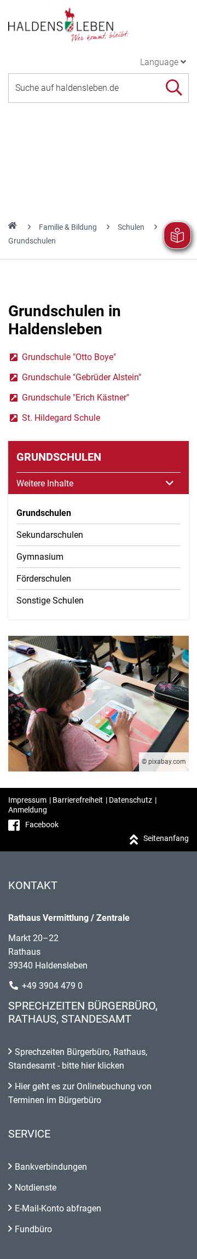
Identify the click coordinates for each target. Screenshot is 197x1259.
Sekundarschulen (49, 535)
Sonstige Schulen (50, 600)
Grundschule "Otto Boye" (62, 357)
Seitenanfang (166, 838)
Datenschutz (130, 800)
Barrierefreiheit (78, 800)
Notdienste (35, 1187)
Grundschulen (43, 513)
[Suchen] (173, 88)
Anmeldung (27, 809)
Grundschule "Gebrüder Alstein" (74, 377)
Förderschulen (43, 578)
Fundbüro (33, 1229)
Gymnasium (39, 557)
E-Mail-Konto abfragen (58, 1208)
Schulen (131, 227)
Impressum (27, 800)
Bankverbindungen (51, 1167)
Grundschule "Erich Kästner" (68, 397)
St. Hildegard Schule (54, 418)
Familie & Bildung (68, 227)
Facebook (42, 824)
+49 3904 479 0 (52, 985)
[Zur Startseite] (98, 24)
